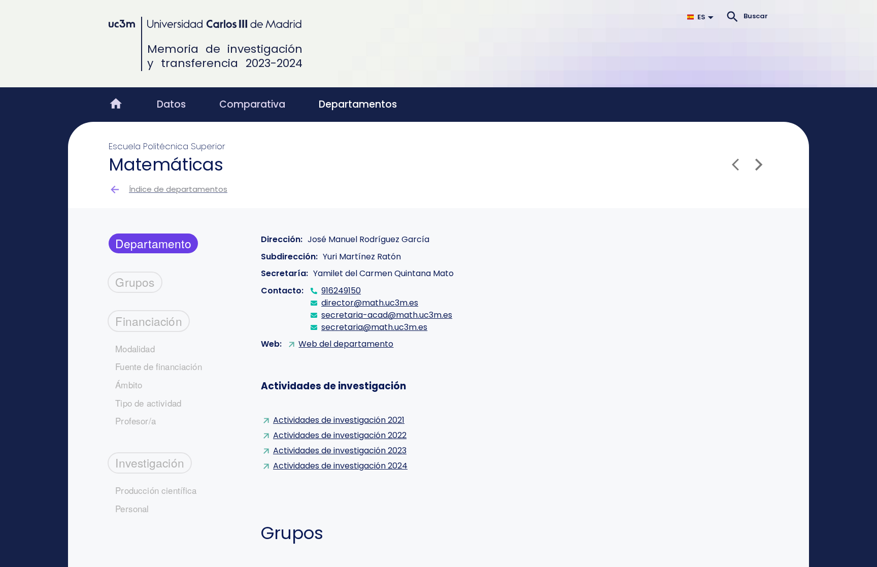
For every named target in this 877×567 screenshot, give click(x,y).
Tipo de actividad (148, 402)
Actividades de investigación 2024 (340, 466)
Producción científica (155, 490)
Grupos (134, 282)
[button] (702, 16)
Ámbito (128, 384)
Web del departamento (345, 344)
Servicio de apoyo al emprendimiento (303, 43)
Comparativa (252, 104)
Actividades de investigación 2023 (340, 450)
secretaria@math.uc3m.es (374, 327)
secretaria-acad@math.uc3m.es (386, 315)
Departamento (153, 243)
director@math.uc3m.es (369, 303)
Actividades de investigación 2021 (338, 420)
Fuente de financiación (158, 366)
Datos (171, 104)
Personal (132, 508)
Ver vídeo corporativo (437, 43)
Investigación (149, 462)
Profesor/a (135, 420)
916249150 (341, 290)
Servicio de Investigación (164, 43)
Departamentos (358, 104)
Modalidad (134, 348)
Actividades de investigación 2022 (340, 435)
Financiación (148, 321)
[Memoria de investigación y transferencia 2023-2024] (205, 24)
